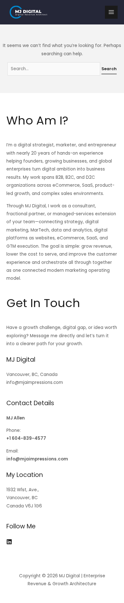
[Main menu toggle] (111, 12)
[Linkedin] (9, 542)
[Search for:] (54, 69)
